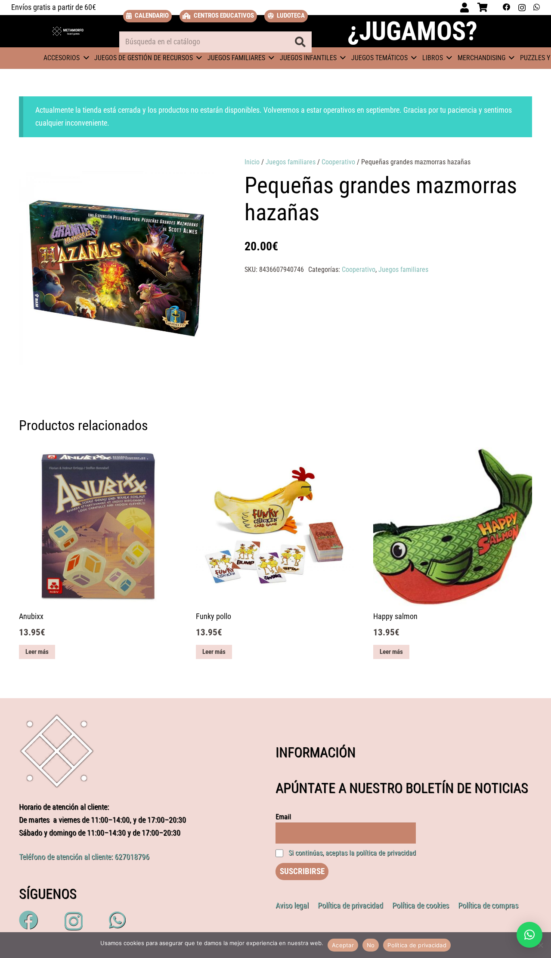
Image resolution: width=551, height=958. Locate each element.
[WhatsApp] (536, 7)
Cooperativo (338, 162)
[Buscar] (300, 42)
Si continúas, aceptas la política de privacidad (352, 853)
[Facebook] (507, 7)
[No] (540, 945)
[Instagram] (522, 7)
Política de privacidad (416, 945)
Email (283, 817)
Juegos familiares (291, 162)
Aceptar (343, 945)
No (371, 945)
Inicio (252, 162)
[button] (199, 172)
